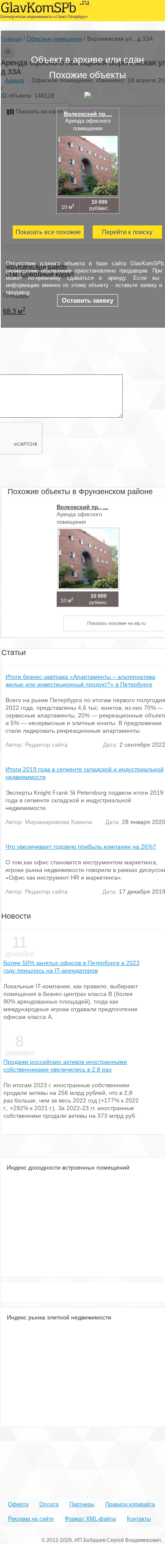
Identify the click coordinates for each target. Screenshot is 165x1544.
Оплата (48, 1504)
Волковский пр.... (88, 114)
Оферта (18, 1504)
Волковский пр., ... (82, 507)
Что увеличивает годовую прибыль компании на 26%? (81, 846)
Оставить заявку (87, 300)
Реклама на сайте (31, 1519)
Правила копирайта (130, 1504)
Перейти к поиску (127, 232)
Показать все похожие (48, 232)
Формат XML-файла (90, 1519)
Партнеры (81, 1504)
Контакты (139, 1519)
